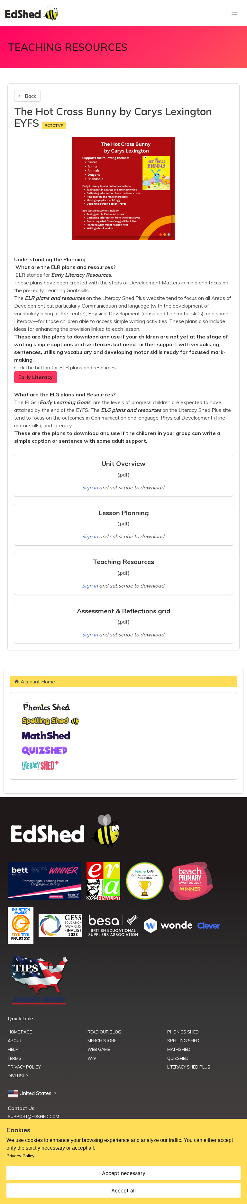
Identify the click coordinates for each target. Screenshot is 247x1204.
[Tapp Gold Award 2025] (144, 898)
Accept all (123, 1190)
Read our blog (104, 1031)
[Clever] (208, 926)
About (15, 1040)
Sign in (90, 487)
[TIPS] (39, 1004)
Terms (15, 1058)
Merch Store (101, 1040)
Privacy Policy (24, 1067)
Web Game (98, 1049)
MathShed (178, 1049)
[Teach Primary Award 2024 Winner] (191, 898)
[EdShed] (123, 831)
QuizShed (177, 1058)
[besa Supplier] (113, 935)
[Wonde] (168, 931)
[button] (33, 1093)
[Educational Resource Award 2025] (103, 898)
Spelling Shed (183, 1040)
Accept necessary (123, 1173)
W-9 (91, 1058)
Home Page (20, 1031)
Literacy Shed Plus (188, 1067)
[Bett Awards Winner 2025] (44, 898)
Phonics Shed (183, 1031)
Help (13, 1049)
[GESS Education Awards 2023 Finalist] (60, 935)
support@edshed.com (33, 1116)
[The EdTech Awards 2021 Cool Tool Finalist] (20, 942)
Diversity (18, 1075)
